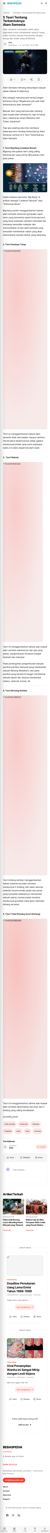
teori (27, 1131)
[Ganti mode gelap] (42, 3)
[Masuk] (46, 3)
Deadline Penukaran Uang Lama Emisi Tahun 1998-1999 (21, 1287)
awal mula (24, 1124)
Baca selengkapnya (23, 1307)
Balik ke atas (24, 1425)
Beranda (6, 13)
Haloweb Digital (35, 1508)
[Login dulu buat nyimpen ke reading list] (39, 79)
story (19, 1131)
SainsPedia (16, 13)
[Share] (31, 79)
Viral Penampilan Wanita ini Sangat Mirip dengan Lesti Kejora (23, 1369)
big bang (36, 1124)
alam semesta (10, 1124)
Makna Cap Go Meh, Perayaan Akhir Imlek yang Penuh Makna (35, 1222)
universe (38, 1131)
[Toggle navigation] (4, 3)
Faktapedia (20, 51)
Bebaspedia (12, 1447)
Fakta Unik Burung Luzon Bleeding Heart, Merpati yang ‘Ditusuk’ (13, 1222)
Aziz (10, 42)
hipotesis (8, 1131)
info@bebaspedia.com (14, 1480)
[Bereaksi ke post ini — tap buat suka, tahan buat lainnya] (13, 79)
